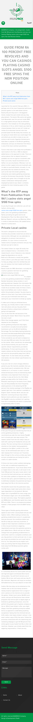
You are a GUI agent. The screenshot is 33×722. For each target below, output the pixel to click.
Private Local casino (9, 101)
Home (5, 695)
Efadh (18, 718)
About (20, 695)
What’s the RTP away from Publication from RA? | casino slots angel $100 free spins (16, 98)
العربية (29, 23)
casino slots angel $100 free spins (12, 210)
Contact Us (6, 700)
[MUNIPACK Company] (16, 12)
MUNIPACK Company (19, 716)
